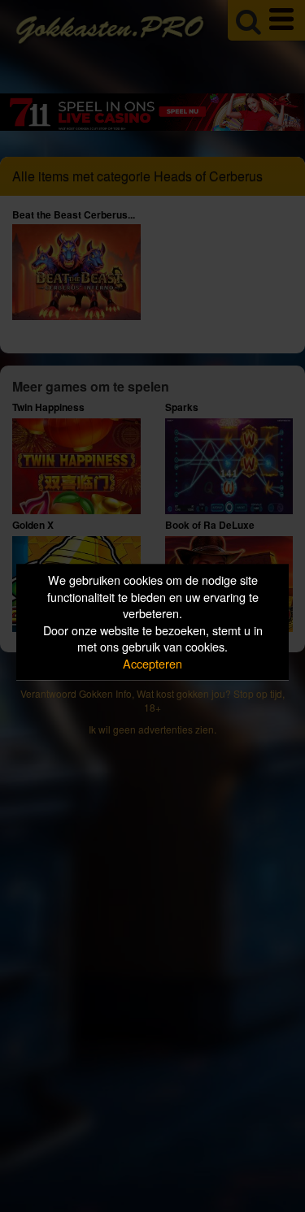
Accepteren (152, 663)
